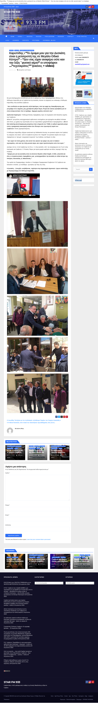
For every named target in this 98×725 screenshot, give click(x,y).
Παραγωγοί (25, 40)
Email (7, 515)
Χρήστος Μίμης (20, 428)
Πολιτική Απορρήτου (70, 699)
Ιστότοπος (8, 525)
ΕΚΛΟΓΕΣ (16, 50)
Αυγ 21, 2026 (33, 455)
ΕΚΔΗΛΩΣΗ (61, 36)
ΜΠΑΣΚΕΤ (9, 557)
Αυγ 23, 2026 (11, 564)
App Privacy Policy (59, 696)
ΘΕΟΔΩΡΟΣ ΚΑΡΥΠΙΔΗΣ (24, 70)
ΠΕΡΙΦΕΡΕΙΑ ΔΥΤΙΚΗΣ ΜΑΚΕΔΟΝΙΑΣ (27, 50)
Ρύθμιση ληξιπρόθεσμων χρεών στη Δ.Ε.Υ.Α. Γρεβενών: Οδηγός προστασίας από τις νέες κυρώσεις (16, 661)
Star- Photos (82, 36)
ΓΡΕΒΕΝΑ (31, 446)
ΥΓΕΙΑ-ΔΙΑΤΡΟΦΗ (49, 36)
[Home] (6, 36)
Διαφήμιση (16, 40)
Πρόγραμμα (35, 40)
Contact (70, 36)
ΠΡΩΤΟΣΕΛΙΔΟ (10, 448)
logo (7, 40)
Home (12, 36)
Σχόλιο (7, 473)
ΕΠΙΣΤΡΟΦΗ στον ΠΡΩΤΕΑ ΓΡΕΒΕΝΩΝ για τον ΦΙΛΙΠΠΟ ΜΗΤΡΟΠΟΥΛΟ (83, 109)
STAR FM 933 (12, 11)
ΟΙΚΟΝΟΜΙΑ (42, 446)
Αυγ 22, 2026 (11, 455)
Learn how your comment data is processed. (39, 539)
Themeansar (6, 699)
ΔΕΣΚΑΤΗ (11, 50)
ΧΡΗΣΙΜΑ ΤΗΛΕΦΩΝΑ (88, 699)
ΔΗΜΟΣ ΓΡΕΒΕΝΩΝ (55, 557)
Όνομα (7, 505)
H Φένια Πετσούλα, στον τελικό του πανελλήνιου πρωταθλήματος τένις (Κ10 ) (31, 422)
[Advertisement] (46, 713)
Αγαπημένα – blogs (49, 40)
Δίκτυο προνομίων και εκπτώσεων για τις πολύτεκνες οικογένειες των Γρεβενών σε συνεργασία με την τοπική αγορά (83, 147)
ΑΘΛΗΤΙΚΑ (30, 36)
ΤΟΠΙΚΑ (20, 36)
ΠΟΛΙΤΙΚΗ (38, 36)
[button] (93, 38)
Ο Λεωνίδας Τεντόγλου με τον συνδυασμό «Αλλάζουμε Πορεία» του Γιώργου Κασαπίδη (33, 420)
